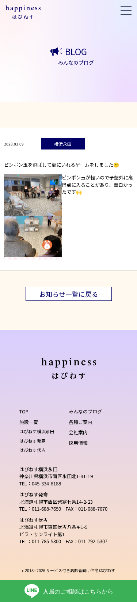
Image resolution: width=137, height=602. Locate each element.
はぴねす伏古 (32, 450)
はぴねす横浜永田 (36, 431)
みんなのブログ (85, 411)
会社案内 (78, 432)
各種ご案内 (80, 422)
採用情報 (78, 442)
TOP (23, 411)
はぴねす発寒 (32, 441)
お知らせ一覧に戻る (68, 294)
